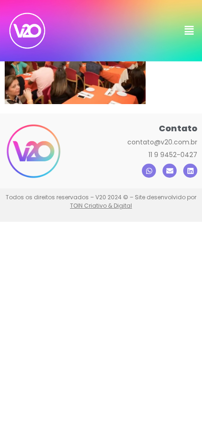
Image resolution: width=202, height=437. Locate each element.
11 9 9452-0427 (172, 154)
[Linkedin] (190, 171)
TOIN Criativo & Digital (101, 206)
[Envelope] (170, 171)
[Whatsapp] (149, 171)
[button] (189, 30)
